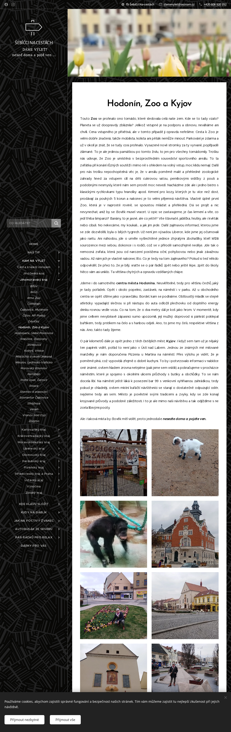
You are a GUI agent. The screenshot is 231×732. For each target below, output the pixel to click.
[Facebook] (6, 4)
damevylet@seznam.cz (179, 4)
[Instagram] (13, 4)
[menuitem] (33, 244)
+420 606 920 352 (215, 4)
